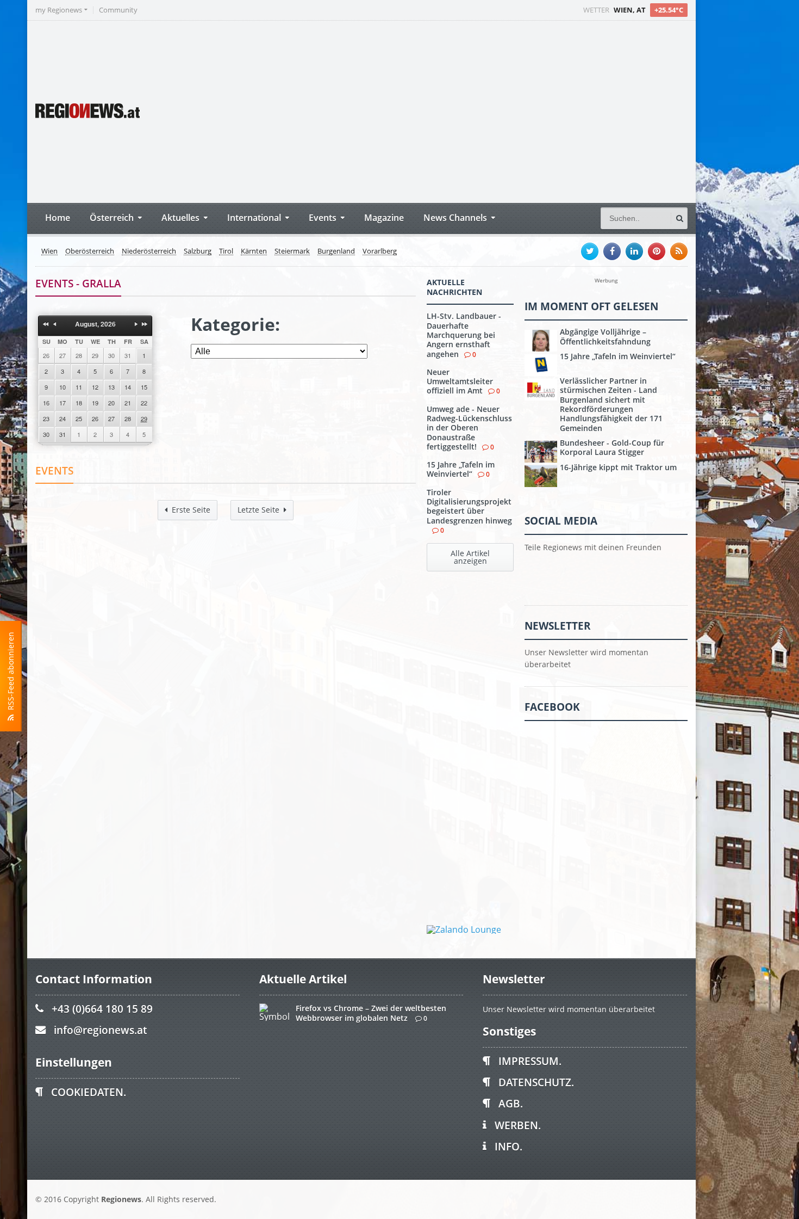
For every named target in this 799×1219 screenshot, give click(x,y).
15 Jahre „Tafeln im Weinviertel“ (461, 469)
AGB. (510, 1103)
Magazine (384, 217)
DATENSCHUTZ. (536, 1082)
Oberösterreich (89, 251)
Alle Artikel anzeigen (470, 557)
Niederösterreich (149, 251)
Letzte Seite (258, 509)
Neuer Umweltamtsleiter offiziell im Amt (460, 381)
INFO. (508, 1146)
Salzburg (197, 251)
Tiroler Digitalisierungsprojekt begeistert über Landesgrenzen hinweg (469, 506)
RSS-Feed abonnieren (10, 673)
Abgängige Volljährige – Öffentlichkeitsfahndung (605, 336)
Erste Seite (191, 509)
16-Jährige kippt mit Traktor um (618, 467)
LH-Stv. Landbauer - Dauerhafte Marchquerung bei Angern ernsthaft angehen (464, 335)
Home (57, 217)
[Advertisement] (484, 110)
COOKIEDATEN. (88, 1092)
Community (118, 10)
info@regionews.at (100, 1030)
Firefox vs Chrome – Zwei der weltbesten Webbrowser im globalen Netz (371, 1013)
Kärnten (254, 251)
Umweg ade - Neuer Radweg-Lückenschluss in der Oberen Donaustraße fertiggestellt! (469, 428)
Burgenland (336, 251)
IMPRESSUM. (529, 1061)
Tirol (226, 251)
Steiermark (292, 251)
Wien (49, 251)
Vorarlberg (380, 251)
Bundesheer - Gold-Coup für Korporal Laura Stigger (612, 447)
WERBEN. (518, 1125)
